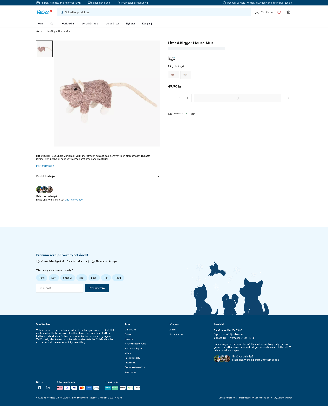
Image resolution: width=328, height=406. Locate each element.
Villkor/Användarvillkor (281, 398)
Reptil (118, 277)
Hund (41, 23)
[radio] (173, 75)
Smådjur (67, 277)
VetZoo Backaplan (133, 348)
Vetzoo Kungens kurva (135, 344)
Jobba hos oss (176, 334)
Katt (52, 23)
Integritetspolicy (132, 358)
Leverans (129, 339)
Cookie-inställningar (228, 398)
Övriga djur (68, 23)
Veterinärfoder (90, 23)
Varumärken (112, 23)
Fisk (106, 277)
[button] (172, 98)
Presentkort (130, 363)
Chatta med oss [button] (74, 199)
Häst (81, 277)
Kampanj (147, 23)
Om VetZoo (130, 330)
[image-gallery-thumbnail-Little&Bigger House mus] (44, 49)
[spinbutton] (179, 98)
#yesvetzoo (130, 372)
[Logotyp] (44, 12)
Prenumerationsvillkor (135, 367)
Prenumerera (97, 288)
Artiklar (172, 330)
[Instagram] (47, 388)
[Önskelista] (278, 12)
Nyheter (130, 23)
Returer (128, 334)
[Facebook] (39, 388)
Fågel (94, 277)
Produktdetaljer (45, 176)
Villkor (128, 353)
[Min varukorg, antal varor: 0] (288, 12)
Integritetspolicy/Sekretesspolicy (254, 398)
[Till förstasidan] (37, 31)
